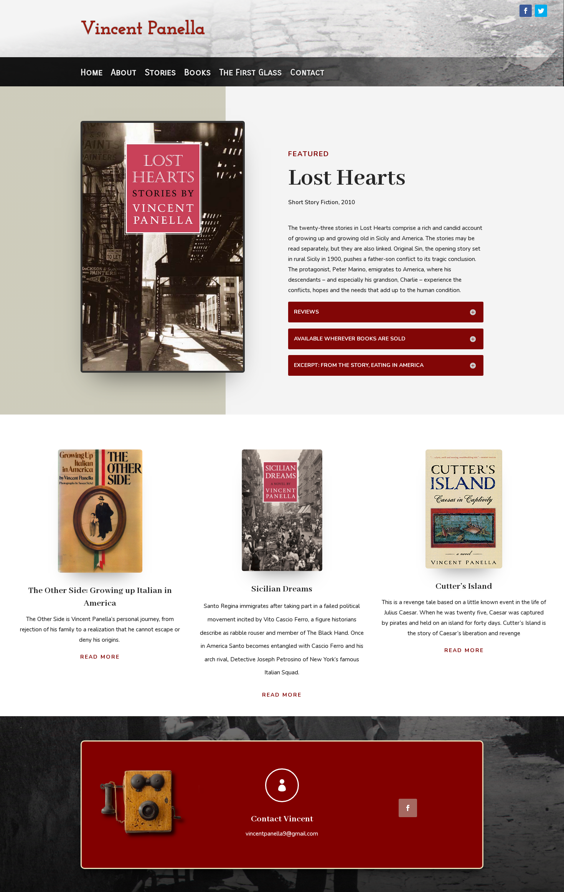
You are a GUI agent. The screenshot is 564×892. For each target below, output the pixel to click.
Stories (160, 74)
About (123, 74)
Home (91, 74)
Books (197, 74)
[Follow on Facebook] (525, 11)
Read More (100, 657)
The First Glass (250, 74)
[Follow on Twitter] (541, 11)
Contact (307, 74)
